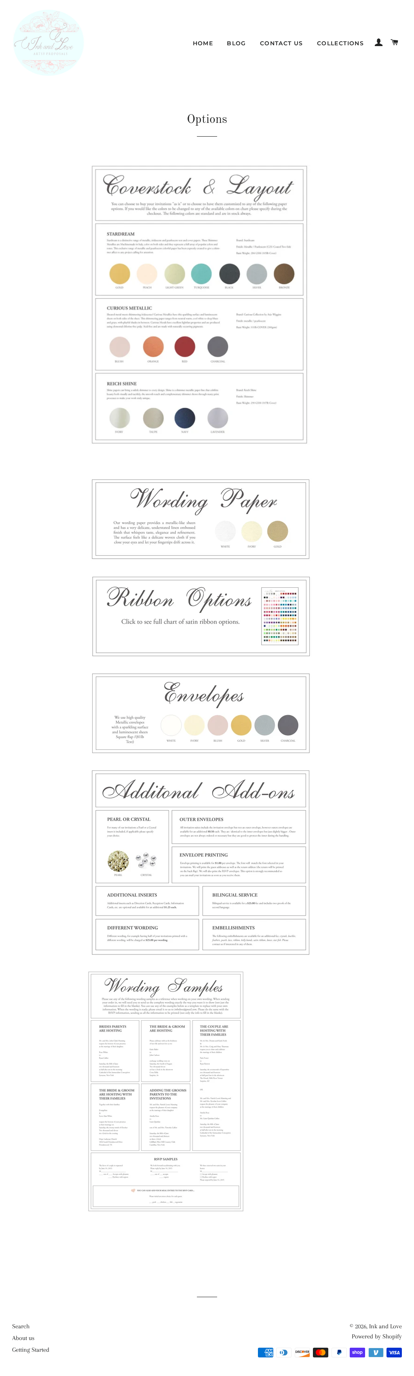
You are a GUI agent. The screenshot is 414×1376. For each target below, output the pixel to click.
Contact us (281, 43)
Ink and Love (385, 1326)
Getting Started (30, 1349)
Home (203, 43)
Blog (236, 43)
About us (23, 1338)
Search (21, 1326)
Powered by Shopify (377, 1336)
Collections (340, 43)
